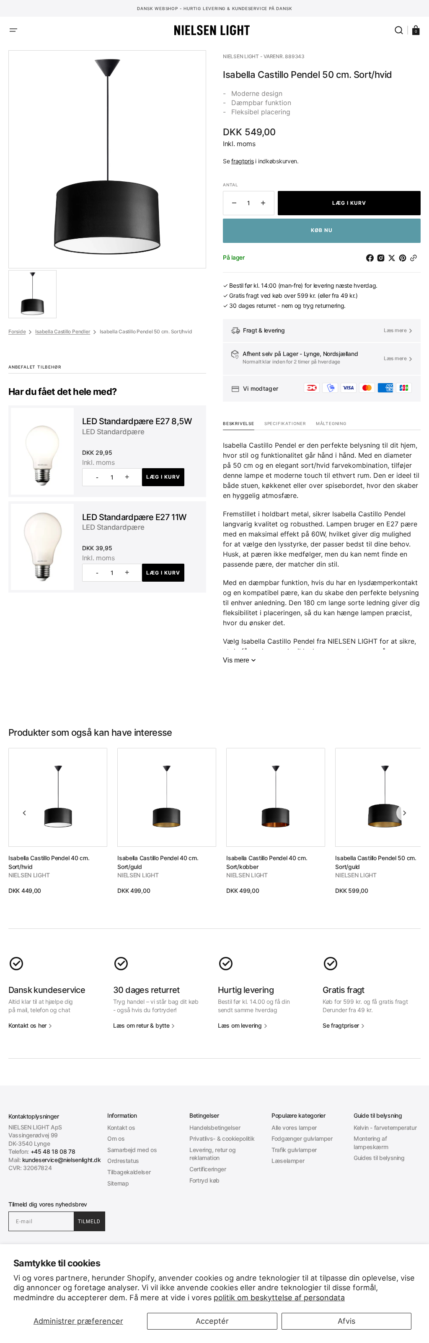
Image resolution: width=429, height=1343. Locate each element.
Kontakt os (121, 1127)
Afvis (346, 1321)
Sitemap (118, 1183)
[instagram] (382, 258)
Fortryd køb (204, 1180)
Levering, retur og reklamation (212, 1154)
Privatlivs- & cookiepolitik (221, 1138)
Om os (115, 1138)
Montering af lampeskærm (371, 1142)
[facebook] (371, 258)
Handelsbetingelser (214, 1127)
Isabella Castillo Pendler (62, 331)
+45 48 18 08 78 (53, 1151)
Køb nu (322, 230)
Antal (230, 184)
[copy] (415, 258)
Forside (17, 331)
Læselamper (287, 1160)
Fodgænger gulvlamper (302, 1138)
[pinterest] (404, 258)
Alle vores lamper (294, 1127)
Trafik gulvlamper (294, 1149)
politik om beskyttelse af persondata (279, 1297)
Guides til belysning (379, 1157)
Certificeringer (207, 1169)
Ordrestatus (123, 1160)
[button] (13, 30)
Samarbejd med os (132, 1149)
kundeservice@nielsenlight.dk (61, 1159)
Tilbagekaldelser (128, 1171)
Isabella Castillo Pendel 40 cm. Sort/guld (157, 862)
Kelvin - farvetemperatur (385, 1127)
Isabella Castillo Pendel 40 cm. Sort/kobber (266, 862)
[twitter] (393, 258)
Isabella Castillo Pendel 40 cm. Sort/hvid (48, 862)
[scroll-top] (214, 1325)
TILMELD (89, 1221)
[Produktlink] (57, 821)
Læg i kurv (163, 477)
